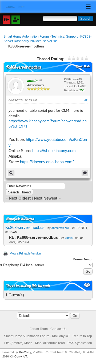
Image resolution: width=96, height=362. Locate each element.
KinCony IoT (18, 356)
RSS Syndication (79, 343)
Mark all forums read (50, 343)
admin (69, 237)
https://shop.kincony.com (54, 150)
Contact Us (58, 329)
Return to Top (82, 336)
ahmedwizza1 (60, 227)
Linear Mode (83, 66)
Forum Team (39, 329)
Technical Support (64, 36)
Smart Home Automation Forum (26, 36)
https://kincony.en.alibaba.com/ (47, 162)
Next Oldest (20, 198)
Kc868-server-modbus (25, 227)
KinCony (25, 352)
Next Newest (45, 198)
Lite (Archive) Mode (18, 343)
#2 (85, 100)
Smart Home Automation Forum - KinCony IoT (37, 336)
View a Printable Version (25, 253)
